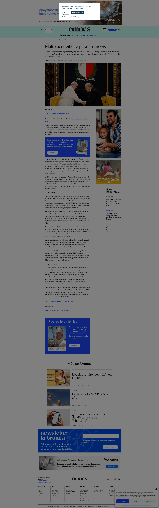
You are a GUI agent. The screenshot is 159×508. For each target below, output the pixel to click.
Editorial (69, 490)
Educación (55, 491)
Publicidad (97, 491)
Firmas (68, 487)
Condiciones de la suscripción (104, 506)
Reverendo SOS (84, 500)
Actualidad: (65, 35)
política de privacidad (107, 440)
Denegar (136, 501)
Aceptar (123, 501)
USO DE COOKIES (71, 506)
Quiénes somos (98, 490)
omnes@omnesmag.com (44, 482)
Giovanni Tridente (50, 60)
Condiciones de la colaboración (145, 505)
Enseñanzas (83, 493)
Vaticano (89, 35)
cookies (85, 442)
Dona (104, 29)
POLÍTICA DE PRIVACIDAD (60, 506)
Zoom (97, 35)
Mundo (82, 35)
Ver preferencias (150, 501)
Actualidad (47, 39)
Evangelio (83, 495)
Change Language (77, 12)
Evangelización (56, 493)
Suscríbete (112, 29)
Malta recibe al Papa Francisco (58, 114)
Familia (54, 495)
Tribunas (68, 493)
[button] (156, 489)
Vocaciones (55, 497)
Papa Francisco (57, 302)
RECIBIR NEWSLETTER (110, 447)
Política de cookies (125, 505)
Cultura (75, 35)
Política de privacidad (134, 505)
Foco (53, 487)
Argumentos (84, 490)
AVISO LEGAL (50, 506)
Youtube (110, 495)
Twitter (110, 493)
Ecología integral (57, 490)
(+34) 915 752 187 (42, 480)
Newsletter (111, 490)
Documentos (84, 491)
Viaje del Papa (69, 302)
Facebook (111, 491)
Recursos (83, 487)
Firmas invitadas (71, 491)
